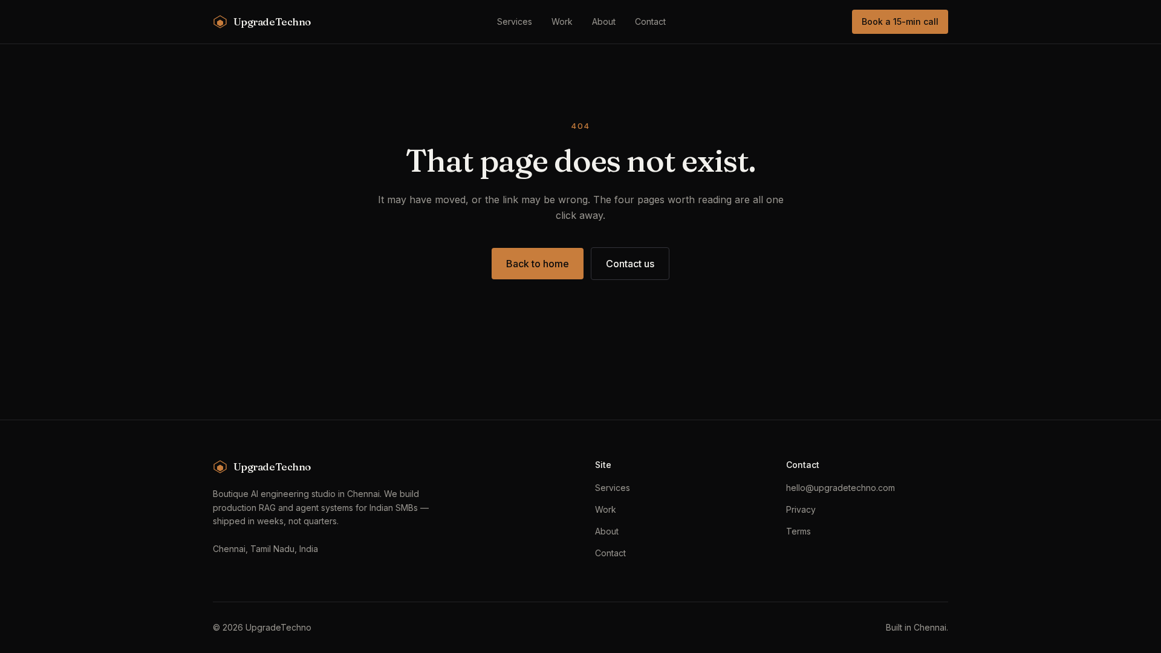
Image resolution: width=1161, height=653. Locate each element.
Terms (798, 531)
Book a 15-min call (900, 21)
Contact (650, 21)
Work (562, 21)
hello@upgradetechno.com (840, 487)
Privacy (801, 509)
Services (514, 21)
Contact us (630, 264)
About (604, 21)
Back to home (537, 264)
